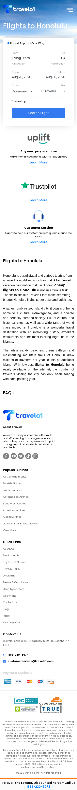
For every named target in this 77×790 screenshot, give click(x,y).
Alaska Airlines (12, 517)
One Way (37, 43)
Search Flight (38, 113)
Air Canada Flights (14, 477)
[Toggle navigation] (71, 9)
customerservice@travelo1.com (31, 661)
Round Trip (17, 43)
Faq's (6, 616)
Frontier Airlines (13, 490)
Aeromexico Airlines (16, 497)
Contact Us (10, 602)
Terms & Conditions (15, 582)
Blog (6, 609)
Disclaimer (10, 575)
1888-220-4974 (18, 655)
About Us (8, 549)
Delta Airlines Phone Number (21, 523)
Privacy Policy (11, 569)
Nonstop (20, 101)
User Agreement (13, 589)
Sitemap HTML (12, 622)
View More (10, 530)
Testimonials (11, 555)
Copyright (9, 596)
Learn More (38, 162)
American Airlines (14, 510)
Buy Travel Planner (14, 562)
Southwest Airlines (14, 503)
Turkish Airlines (12, 483)
